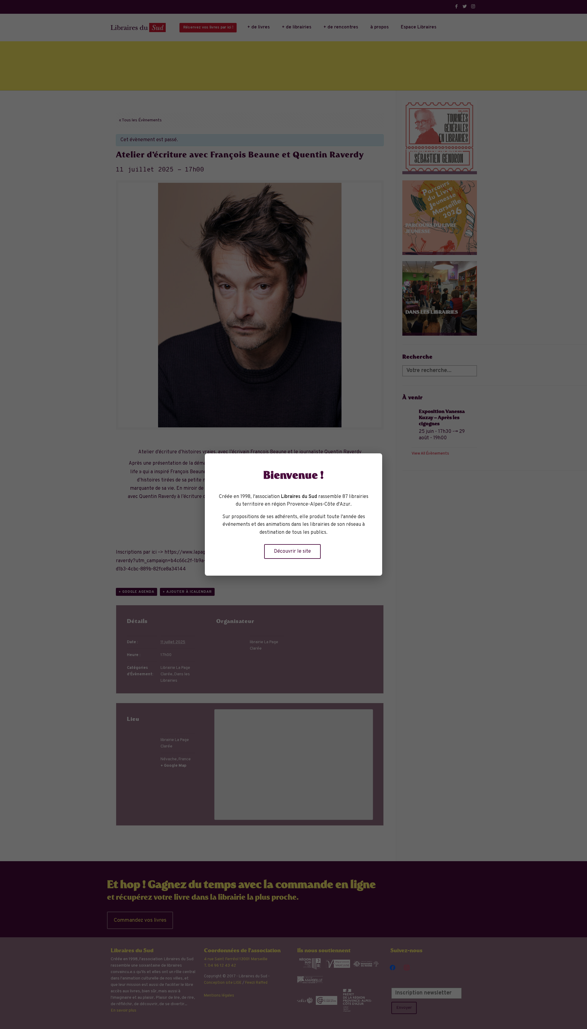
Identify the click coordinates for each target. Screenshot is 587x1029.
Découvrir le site (292, 551)
